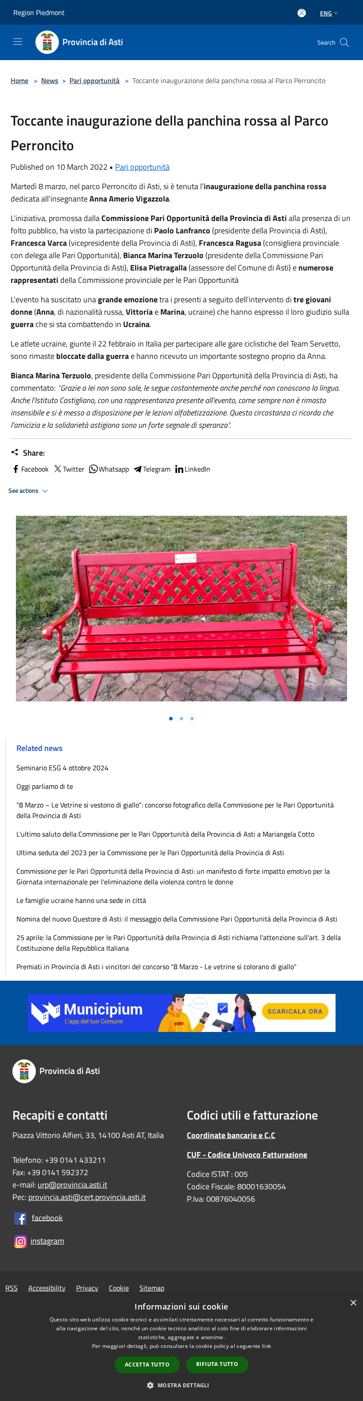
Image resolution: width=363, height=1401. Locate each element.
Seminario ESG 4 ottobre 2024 (62, 767)
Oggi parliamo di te (44, 786)
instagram (47, 1241)
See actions (24, 490)
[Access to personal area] (302, 13)
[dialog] (181, 1347)
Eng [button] (326, 13)
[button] (181, 1385)
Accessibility (47, 1288)
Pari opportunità (95, 80)
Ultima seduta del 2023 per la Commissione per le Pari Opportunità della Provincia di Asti (150, 852)
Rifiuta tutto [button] (217, 1364)
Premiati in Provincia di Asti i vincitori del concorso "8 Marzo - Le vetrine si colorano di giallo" (156, 966)
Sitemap (151, 1288)
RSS (11, 1288)
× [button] (353, 1303)
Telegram (156, 469)
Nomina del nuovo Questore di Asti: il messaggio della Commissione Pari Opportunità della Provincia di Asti (176, 919)
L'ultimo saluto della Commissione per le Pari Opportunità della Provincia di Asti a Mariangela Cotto (165, 834)
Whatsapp (114, 469)
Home (19, 80)
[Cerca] (344, 42)
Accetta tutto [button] (147, 1364)
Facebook (35, 469)
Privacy (87, 1288)
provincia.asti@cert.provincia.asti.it (87, 1197)
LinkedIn (197, 469)
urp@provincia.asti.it (72, 1185)
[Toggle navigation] (17, 41)
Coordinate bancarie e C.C (231, 1135)
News (49, 80)
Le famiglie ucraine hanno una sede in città (81, 900)
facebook (47, 1217)
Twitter (74, 469)
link (266, 1346)
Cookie (119, 1288)
